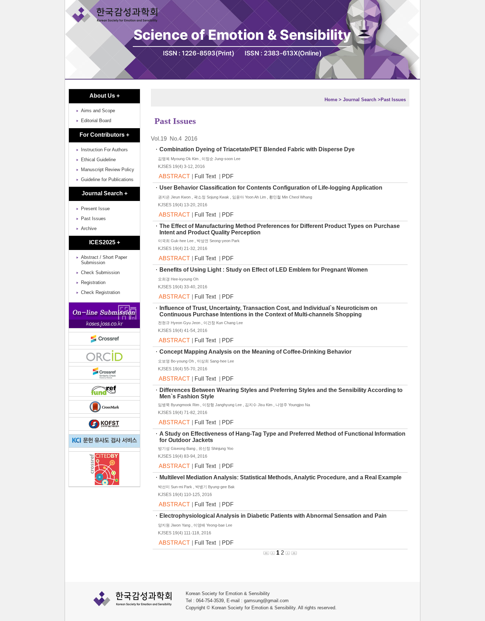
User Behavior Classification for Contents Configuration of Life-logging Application (271, 188)
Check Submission (100, 272)
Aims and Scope (98, 110)
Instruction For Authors (104, 149)
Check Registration (100, 292)
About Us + (104, 96)
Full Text (206, 176)
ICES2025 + (104, 242)
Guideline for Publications (107, 179)
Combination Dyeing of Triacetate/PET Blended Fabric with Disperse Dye (257, 149)
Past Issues (93, 218)
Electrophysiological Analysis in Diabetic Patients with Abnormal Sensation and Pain (273, 516)
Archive (89, 228)
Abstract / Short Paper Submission (104, 260)
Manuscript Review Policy (107, 169)
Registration (93, 282)
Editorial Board (96, 120)
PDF (228, 176)
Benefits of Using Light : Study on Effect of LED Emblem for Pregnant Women (264, 270)
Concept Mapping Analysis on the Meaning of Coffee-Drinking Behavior (256, 352)
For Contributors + (104, 135)
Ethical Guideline (98, 159)
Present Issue (95, 208)
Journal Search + (104, 193)
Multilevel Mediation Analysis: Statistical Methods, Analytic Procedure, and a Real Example (281, 477)
